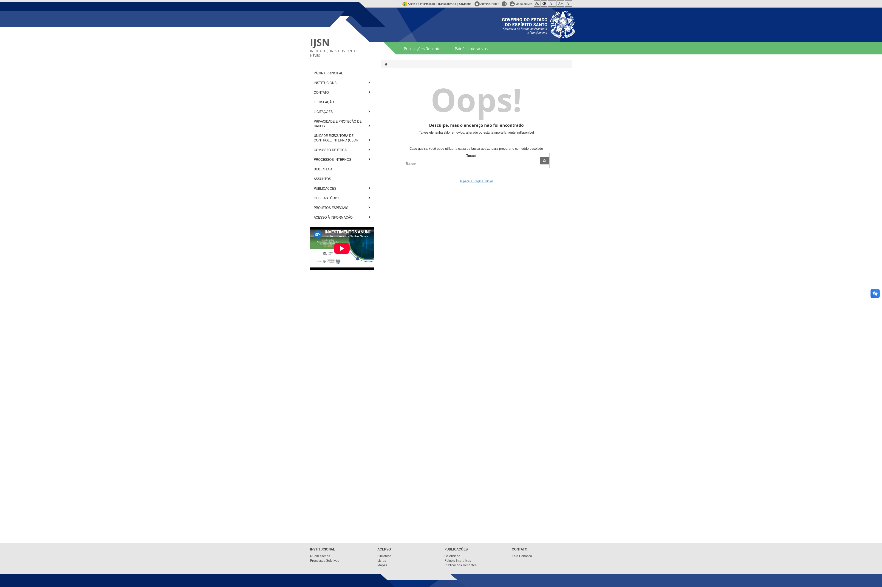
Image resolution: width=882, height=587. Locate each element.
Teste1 (471, 155)
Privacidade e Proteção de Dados (338, 123)
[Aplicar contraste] (544, 3)
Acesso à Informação (333, 217)
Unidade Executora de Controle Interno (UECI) (336, 137)
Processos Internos (333, 159)
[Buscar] (544, 160)
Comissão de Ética (331, 149)
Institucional (326, 82)
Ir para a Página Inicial (476, 181)
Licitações (324, 111)
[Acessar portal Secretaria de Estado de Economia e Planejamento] (538, 23)
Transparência (447, 4)
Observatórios (327, 198)
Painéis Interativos (471, 48)
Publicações (325, 188)
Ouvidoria (465, 4)
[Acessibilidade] (537, 3)
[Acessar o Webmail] (504, 4)
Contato (322, 92)
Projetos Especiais (331, 207)
